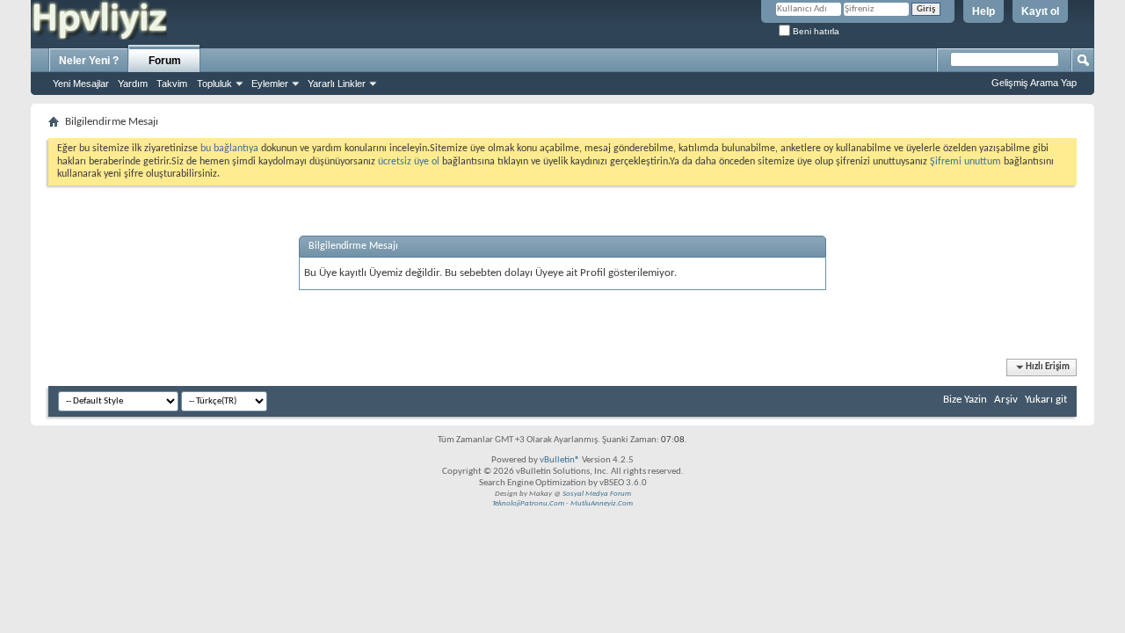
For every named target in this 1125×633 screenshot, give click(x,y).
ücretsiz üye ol (410, 161)
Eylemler (269, 83)
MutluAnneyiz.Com (601, 503)
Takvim (171, 83)
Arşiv (1006, 399)
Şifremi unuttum (965, 161)
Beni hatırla (814, 31)
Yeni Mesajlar (81, 83)
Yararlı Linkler (337, 83)
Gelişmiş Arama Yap (1034, 82)
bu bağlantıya (229, 148)
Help (983, 11)
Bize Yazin (965, 399)
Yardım (133, 83)
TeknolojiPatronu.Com (528, 503)
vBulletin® (560, 460)
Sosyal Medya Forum (596, 494)
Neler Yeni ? (89, 61)
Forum (165, 61)
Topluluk (214, 83)
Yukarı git (1046, 399)
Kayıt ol (1040, 11)
